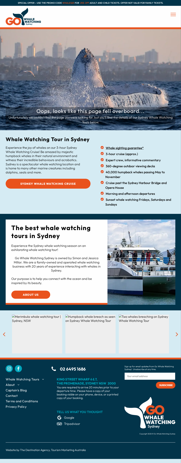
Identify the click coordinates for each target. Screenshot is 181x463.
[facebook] (18, 369)
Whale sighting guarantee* (125, 148)
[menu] (173, 14)
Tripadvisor (72, 424)
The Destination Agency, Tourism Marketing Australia (53, 450)
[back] (4, 334)
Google (69, 418)
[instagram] (9, 369)
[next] (177, 334)
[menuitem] (28, 380)
